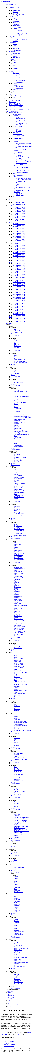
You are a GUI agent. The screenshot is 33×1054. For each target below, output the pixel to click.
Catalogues (15, 115)
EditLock (16, 413)
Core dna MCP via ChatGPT (17, 106)
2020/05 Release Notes (19, 286)
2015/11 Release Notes (19, 202)
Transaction (17, 709)
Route (15, 645)
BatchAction (17, 661)
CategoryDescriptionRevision (22, 822)
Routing (15, 196)
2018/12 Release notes (19, 260)
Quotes (18, 184)
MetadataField (18, 789)
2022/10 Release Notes (19, 314)
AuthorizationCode (19, 768)
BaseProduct (17, 814)
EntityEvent (17, 660)
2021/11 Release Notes (19, 298)
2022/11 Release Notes (19, 315)
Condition (17, 675)
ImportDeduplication (19, 419)
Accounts (11, 59)
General (11, 9)
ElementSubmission (19, 568)
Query (9, 1006)
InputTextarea (18, 596)
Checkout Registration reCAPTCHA (21, 124)
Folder (16, 547)
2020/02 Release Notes (19, 282)
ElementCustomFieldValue (21, 757)
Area (15, 393)
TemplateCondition (19, 497)
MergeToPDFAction (19, 681)
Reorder (18, 185)
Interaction (17, 742)
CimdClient (17, 777)
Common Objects (20, 135)
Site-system (16, 73)
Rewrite (16, 852)
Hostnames (19, 79)
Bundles (18, 121)
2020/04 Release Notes (19, 285)
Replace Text (19, 86)
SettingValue (17, 437)
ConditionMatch (18, 622)
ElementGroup (18, 567)
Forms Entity (16, 56)
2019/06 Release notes (19, 269)
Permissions (16, 68)
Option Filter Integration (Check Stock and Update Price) (22, 160)
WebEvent (17, 669)
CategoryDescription (19, 818)
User (15, 954)
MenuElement (18, 332)
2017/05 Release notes (19, 230)
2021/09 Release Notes (19, 295)
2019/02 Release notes (19, 263)
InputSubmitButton (19, 608)
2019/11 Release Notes (19, 277)
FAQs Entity (16, 21)
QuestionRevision (19, 529)
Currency (16, 407)
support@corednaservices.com (13, 1029)
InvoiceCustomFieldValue (21, 721)
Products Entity (17, 53)
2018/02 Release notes (19, 245)
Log (15, 481)
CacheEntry (17, 911)
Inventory (15, 132)
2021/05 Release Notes (19, 292)
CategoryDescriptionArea (21, 820)
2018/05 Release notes (19, 250)
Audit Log (15, 89)
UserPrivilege (17, 959)
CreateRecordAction (19, 687)
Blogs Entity (16, 19)
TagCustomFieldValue (20, 442)
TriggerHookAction (19, 692)
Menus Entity (16, 25)
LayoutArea (17, 426)
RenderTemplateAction (20, 684)
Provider (16, 921)
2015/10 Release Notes (19, 201)
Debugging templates (14, 100)
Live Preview (16, 10)
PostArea (16, 344)
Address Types (16, 67)
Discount (16, 480)
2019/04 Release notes (19, 266)
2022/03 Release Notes (19, 306)
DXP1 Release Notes (11, 198)
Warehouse (17, 710)
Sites (17, 76)
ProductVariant (18, 835)
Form (15, 570)
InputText (16, 597)
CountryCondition (19, 477)
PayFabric (18, 131)
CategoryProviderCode (20, 924)
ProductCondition (19, 492)
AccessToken (17, 771)
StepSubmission (18, 576)
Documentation (17, 27)
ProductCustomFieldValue (21, 826)
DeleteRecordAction (19, 695)
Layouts (15, 44)
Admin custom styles (14, 103)
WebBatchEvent (18, 671)
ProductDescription (19, 828)
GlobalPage (17, 512)
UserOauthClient (18, 774)
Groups (14, 62)
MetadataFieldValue (19, 791)
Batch (15, 657)
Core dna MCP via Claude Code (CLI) (19, 109)
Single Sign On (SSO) (18, 15)
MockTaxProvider (19, 931)
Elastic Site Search (17, 140)
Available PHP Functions (16, 105)
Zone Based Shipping (18, 175)
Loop (15, 680)
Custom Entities (17, 50)
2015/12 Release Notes (19, 204)
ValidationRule (18, 579)
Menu (15, 756)
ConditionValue (18, 619)
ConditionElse (18, 678)
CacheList (17, 910)
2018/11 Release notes (18, 259)
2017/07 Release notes (19, 233)
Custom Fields (16, 47)
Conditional (17, 613)
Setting (16, 436)
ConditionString (18, 632)
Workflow (17, 974)
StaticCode (17, 602)
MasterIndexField (19, 867)
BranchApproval (18, 985)
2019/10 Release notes (19, 275)
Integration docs (10, 99)
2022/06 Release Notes (19, 311)
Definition (17, 454)
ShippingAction (18, 495)
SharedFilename (18, 558)
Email (15, 741)
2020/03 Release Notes (19, 283)
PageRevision (18, 509)
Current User (10, 997)
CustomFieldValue (19, 410)
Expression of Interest (22, 120)
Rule (15, 494)
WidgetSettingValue (19, 446)
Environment (17, 904)
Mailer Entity (16, 57)
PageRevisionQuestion (20, 535)
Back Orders (19, 117)
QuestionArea (18, 533)
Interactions (12, 54)
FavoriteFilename (19, 559)
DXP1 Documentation (12, 111)
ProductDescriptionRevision (21, 831)
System (11, 71)
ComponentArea (18, 401)
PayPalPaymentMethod (20, 725)
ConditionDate (18, 623)
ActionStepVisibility (19, 628)
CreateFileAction (18, 663)
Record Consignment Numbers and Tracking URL (22, 169)
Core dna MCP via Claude (16, 108)
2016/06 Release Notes (19, 211)
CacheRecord (17, 908)
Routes (14, 91)
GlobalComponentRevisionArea (22, 417)
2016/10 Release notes (19, 218)
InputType (17, 420)
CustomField (17, 408)
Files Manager (16, 22)
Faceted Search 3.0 (18, 138)
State (15, 439)
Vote (15, 510)
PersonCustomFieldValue (21, 948)
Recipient (16, 745)
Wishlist (16, 837)
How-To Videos (13, 6)
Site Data (9, 998)
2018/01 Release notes (19, 243)
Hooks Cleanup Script (22, 137)
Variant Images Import (22, 172)
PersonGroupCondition (20, 487)
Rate (15, 889)
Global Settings (17, 92)
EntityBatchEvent (19, 666)
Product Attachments (21, 163)
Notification (17, 330)
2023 (10, 317)
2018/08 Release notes (19, 254)
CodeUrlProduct (18, 475)
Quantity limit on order (22, 167)
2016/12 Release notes (19, 221)
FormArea (17, 611)
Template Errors (20, 82)
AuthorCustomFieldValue (21, 962)
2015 (10, 199)
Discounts (18, 155)
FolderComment (18, 555)
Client (15, 767)
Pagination (10, 991)
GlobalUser (17, 646)
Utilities (15, 85)
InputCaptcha (17, 603)
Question (16, 527)
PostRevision (17, 346)
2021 (10, 288)
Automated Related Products (23, 143)
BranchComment (18, 982)
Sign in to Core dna (14, 7)
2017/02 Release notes (19, 225)
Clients (18, 74)
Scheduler (15, 41)
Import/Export (19, 88)
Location (16, 883)
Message (16, 373)
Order (15, 788)
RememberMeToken (19, 776)
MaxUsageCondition (19, 483)
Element (16, 754)
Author (16, 942)
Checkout (16, 381)
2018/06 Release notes (19, 251)
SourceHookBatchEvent (20, 690)
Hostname (17, 899)
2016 (10, 205)
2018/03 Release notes (19, 247)
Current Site (10, 995)
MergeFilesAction (19, 696)
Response (10, 994)
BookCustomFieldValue (20, 361)
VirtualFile (17, 552)
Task (15, 860)
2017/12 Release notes (19, 240)
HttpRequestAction (19, 658)
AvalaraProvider (18, 933)
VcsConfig (17, 901)
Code (15, 472)
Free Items (18, 158)
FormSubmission (18, 573)
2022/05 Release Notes (19, 309)
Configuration (19, 35)
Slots (14, 173)
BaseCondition (18, 616)
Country (16, 405)
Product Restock (20, 118)
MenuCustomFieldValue (20, 759)
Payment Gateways (18, 126)
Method (16, 878)
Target (16, 976)
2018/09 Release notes (19, 256)
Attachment (17, 738)
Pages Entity (16, 18)
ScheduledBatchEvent (20, 667)
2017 (10, 222)
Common (15, 28)
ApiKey (16, 963)
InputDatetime (18, 582)
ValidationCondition (19, 577)
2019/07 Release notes (19, 271)
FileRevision (17, 544)
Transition (17, 979)
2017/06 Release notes (19, 231)
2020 (10, 279)
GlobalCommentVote (20, 516)
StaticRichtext (18, 600)
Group (16, 876)
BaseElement (17, 610)
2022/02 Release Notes (19, 304)
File (15, 542)
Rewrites (15, 83)
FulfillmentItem (18, 712)
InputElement (17, 635)
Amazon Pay (19, 128)
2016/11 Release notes (18, 219)
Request (16, 905)
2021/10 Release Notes (19, 297)
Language (17, 423)
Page (15, 356)
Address (16, 390)
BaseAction (17, 498)
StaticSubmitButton (19, 606)
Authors (14, 63)
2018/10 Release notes (19, 257)
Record (16, 455)
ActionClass (17, 625)
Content (11, 16)
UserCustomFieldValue (20, 957)
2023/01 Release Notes (19, 318)
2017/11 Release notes (18, 239)
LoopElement (17, 674)
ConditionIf (17, 677)
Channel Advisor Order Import (24, 179)
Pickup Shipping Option (22, 181)
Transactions (12, 51)
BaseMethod (17, 890)
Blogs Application (9, 1043)
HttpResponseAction (19, 693)
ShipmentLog (17, 887)
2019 (10, 262)
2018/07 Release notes (19, 253)
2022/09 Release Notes (19, 312)
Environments (19, 77)
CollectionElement (19, 398)
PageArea (16, 532)
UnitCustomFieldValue (20, 359)
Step (15, 574)
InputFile (16, 585)
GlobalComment (18, 515)
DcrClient (16, 779)
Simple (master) (17, 96)
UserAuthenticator (19, 773)
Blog (15, 340)
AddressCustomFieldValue (21, 391)
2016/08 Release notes (19, 214)
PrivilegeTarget (18, 950)
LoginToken (17, 960)
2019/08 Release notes (19, 272)
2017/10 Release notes (19, 237)
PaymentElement (18, 634)
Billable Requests (20, 80)
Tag (15, 440)
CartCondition (18, 471)
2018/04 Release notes (19, 248)
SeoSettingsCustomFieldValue (22, 434)
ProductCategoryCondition (21, 491)
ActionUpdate (18, 614)
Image (16, 548)
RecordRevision (18, 460)
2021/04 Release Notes (19, 291)
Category (16, 394)
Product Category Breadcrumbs (19, 165)
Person (16, 947)
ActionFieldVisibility (19, 626)
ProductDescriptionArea (20, 829)
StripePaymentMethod (20, 724)
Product (16, 825)
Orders (14, 176)
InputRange (17, 590)
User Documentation (11, 4)
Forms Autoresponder (22, 39)
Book (15, 355)
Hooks (14, 38)
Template (16, 744)
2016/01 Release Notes (19, 207)
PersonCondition (18, 486)
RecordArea (17, 462)
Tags (17, 31)
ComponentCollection (20, 402)
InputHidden (17, 599)
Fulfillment (17, 706)
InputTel (16, 594)
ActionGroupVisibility (20, 629)
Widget (16, 443)
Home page (9, 323)
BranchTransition (18, 983)
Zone (15, 881)
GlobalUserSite (18, 648)
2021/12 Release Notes (19, 300)
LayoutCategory (18, 430)
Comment (16, 341)
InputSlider (17, 593)
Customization (13, 42)
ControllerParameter (19, 753)
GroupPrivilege (18, 945)
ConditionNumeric (19, 620)
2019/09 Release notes (19, 274)
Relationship (17, 459)
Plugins (18, 182)
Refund (16, 727)
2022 (10, 301)
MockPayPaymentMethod (21, 722)
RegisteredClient (18, 780)
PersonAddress (18, 965)
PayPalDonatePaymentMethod (22, 730)
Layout (16, 425)
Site (15, 896)
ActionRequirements (19, 631)
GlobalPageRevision (19, 513)
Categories (19, 30)
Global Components (21, 33)
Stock (15, 707)
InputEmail (17, 584)
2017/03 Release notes (19, 227)
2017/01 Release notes (19, 224)
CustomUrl (17, 411)
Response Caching (18, 13)
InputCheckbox (18, 581)
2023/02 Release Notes (19, 320)
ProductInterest (18, 832)
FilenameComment (19, 553)
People (14, 65)
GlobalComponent (19, 414)
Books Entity (16, 24)
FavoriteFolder (18, 556)
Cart (15, 370)
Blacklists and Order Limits (23, 178)
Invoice (16, 716)
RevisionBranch (18, 980)
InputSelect (17, 591)
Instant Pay (19, 129)
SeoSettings (17, 433)
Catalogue (15, 141)
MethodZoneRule (19, 884)
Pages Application (9, 1041)
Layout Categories (17, 45)
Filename (16, 545)
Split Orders (19, 193)
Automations (12, 36)
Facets (14, 97)
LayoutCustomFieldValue (21, 431)
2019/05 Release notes (19, 268)
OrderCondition (18, 484)
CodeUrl (16, 474)
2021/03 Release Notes (19, 289)
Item (15, 372)
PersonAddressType (19, 966)
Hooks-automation (17, 134)
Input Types (16, 48)
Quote (16, 844)
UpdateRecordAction (20, 683)
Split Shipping (20, 195)
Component (17, 399)
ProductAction (18, 489)
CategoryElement (19, 823)
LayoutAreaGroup (19, 428)
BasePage (16, 806)
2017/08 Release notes (19, 234)
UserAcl (16, 956)
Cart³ (17, 144)
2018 (10, 242)
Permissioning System (10, 1044)
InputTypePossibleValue (20, 422)
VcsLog (16, 902)
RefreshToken (18, 770)
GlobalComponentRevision (21, 416)
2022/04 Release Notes (19, 308)
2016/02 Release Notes (19, 208)
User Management (9, 1046)
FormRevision (18, 571)
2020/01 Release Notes (19, 280)
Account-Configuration (18, 70)
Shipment (16, 886)
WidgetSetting (18, 445)
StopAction (17, 686)
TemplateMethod (18, 892)
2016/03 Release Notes (19, 210)
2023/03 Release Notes (19, 321)
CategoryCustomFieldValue (21, 396)
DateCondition (18, 478)
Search (11, 94)
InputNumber (17, 587)
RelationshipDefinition (20, 457)
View (15, 869)
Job (15, 329)
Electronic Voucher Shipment (24, 157)
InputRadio (17, 588)
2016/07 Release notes (19, 213)
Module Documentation (15, 112)
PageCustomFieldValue (20, 362)
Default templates (15, 335)
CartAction (17, 469)
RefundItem (17, 728)
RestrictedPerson (18, 382)
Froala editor (12, 102)
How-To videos (19, 1034)
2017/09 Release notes (19, 236)
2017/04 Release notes (19, 228)
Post (15, 343)
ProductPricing (18, 834)
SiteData (16, 907)
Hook (15, 655)
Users (14, 60)
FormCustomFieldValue (20, 605)
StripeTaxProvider (19, 934)
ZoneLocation (18, 927)
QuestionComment (19, 530)
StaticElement (18, 637)
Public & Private (17, 114)
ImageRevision (18, 550)
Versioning (15, 12)
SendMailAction (18, 664)
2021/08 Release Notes (19, 294)
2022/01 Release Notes (19, 303)
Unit (15, 358)
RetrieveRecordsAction (20, 672)
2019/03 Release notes (19, 265)
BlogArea (16, 347)
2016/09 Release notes (19, 216)
